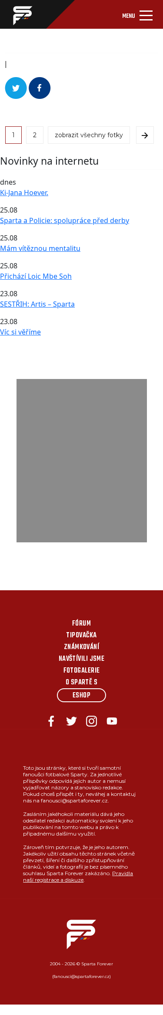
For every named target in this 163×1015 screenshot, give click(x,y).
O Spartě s (82, 682)
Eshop (81, 695)
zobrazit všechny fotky (89, 135)
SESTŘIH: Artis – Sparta (37, 304)
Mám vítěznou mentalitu (40, 248)
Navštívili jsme (82, 659)
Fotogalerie (81, 671)
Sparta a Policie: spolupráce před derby (64, 220)
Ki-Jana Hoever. (24, 192)
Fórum (81, 623)
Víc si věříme (20, 332)
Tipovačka (81, 635)
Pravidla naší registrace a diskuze (78, 876)
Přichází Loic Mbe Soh (36, 276)
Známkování (82, 647)
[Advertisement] (81, 460)
